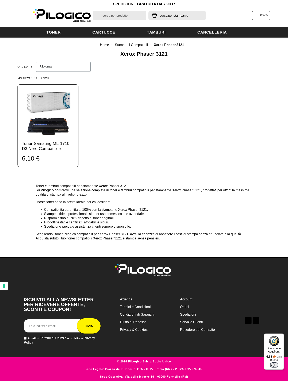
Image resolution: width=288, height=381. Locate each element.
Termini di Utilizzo (53, 338)
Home (104, 45)
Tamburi (156, 32)
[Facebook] (248, 320)
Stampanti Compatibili (131, 45)
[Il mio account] (232, 15)
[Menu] (281, 336)
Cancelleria (212, 32)
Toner (53, 32)
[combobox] (119, 15)
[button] (261, 15)
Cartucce (103, 32)
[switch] (274, 364)
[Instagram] (256, 320)
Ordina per (25, 66)
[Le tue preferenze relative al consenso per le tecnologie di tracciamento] (4, 286)
